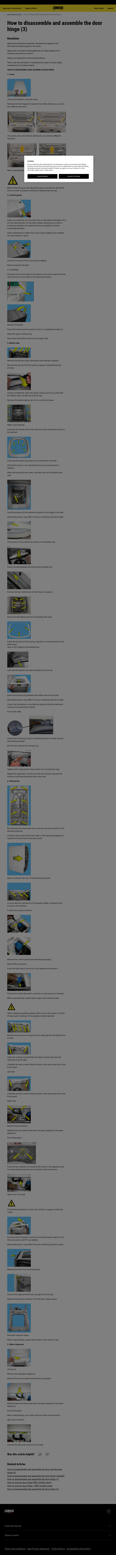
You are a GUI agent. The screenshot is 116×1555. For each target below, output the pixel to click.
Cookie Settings (42, 176)
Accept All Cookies (74, 176)
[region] (59, 168)
